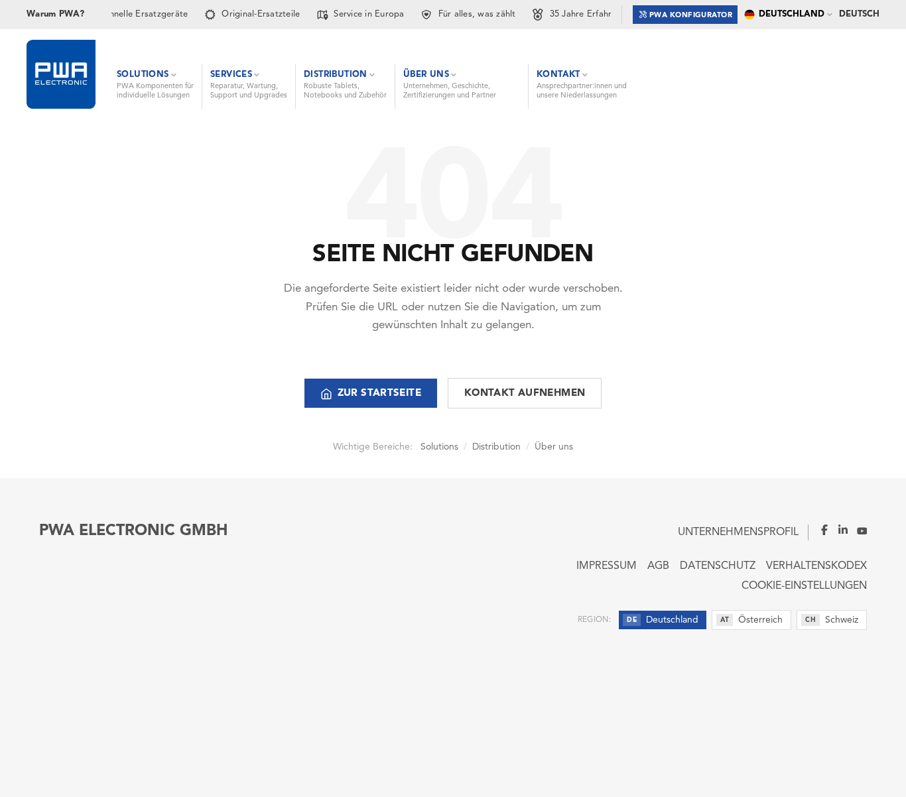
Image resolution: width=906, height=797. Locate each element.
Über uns (554, 447)
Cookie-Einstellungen (804, 586)
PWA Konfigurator (690, 15)
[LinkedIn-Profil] (839, 529)
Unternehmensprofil (738, 532)
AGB (658, 566)
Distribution (496, 447)
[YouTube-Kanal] (857, 529)
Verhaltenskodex (816, 566)
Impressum (606, 566)
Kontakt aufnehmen (524, 393)
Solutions (439, 447)
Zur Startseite (379, 393)
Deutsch (859, 14)
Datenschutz (717, 566)
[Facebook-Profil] (819, 529)
